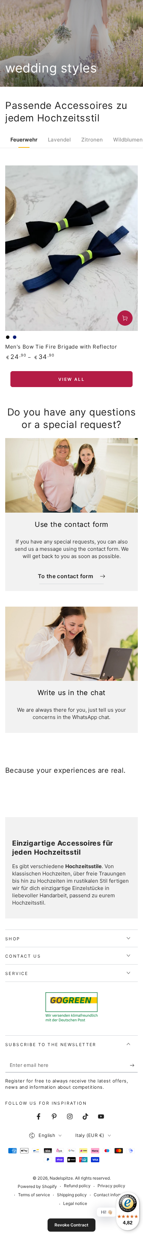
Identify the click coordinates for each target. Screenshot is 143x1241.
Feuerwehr (23, 139)
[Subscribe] (134, 1065)
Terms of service (34, 1194)
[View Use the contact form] (71, 475)
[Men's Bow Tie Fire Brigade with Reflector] (71, 248)
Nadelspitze (61, 1178)
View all (71, 379)
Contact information (113, 1194)
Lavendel (59, 139)
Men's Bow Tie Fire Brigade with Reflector (61, 346)
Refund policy (77, 1185)
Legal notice (75, 1203)
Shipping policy (72, 1194)
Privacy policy (111, 1185)
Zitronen (92, 139)
